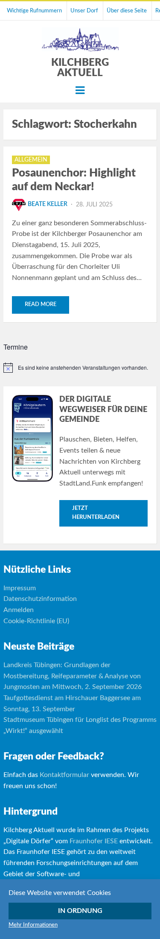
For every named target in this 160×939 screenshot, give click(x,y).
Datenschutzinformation (40, 598)
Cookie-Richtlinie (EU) (36, 621)
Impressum (19, 588)
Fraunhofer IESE (94, 841)
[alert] (80, 367)
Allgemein (31, 160)
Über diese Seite (127, 10)
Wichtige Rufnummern (34, 10)
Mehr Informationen (33, 925)
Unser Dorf (84, 10)
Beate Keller (47, 204)
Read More (40, 304)
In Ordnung (80, 910)
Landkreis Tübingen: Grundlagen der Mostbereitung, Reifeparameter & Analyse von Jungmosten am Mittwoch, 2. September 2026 (72, 676)
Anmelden (18, 609)
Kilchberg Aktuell (80, 68)
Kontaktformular (64, 774)
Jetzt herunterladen (95, 513)
